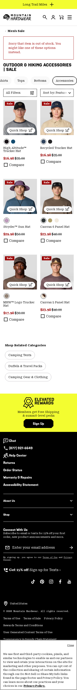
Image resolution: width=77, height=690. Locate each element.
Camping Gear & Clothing (28, 377)
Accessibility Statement (20, 485)
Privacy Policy (53, 618)
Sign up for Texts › (32, 570)
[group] (38, 413)
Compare (16, 165)
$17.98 (9, 313)
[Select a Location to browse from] (5, 603)
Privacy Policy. (34, 685)
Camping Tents (19, 355)
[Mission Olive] (50, 220)
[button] (70, 17)
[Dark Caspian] (13, 141)
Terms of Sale (32, 618)
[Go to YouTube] (69, 583)
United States (19, 603)
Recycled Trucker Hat (56, 148)
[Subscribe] (71, 547)
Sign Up (38, 424)
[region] (38, 665)
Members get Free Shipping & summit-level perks (38, 413)
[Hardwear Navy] (57, 117)
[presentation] (45, 17)
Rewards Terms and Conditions (23, 625)
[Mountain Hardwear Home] (17, 17)
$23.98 (46, 234)
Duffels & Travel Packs (25, 366)
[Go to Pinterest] (42, 583)
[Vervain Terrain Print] (20, 196)
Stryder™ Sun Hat (16, 226)
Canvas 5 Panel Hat (55, 302)
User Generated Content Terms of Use (27, 632)
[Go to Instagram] (51, 583)
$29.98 (9, 234)
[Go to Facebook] (60, 583)
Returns (9, 463)
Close (70, 645)
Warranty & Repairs (17, 477)
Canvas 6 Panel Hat (55, 226)
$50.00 (20, 234)
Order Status (12, 470)
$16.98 (9, 158)
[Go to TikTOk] (33, 583)
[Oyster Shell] (57, 220)
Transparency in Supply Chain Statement (30, 639)
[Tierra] (20, 272)
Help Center (17, 455)
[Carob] (57, 272)
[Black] (20, 117)
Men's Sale (16, 31)
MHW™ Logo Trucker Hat (18, 304)
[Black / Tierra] (57, 196)
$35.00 (20, 158)
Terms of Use (50, 557)
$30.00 (20, 313)
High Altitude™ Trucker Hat (14, 149)
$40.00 (57, 234)
